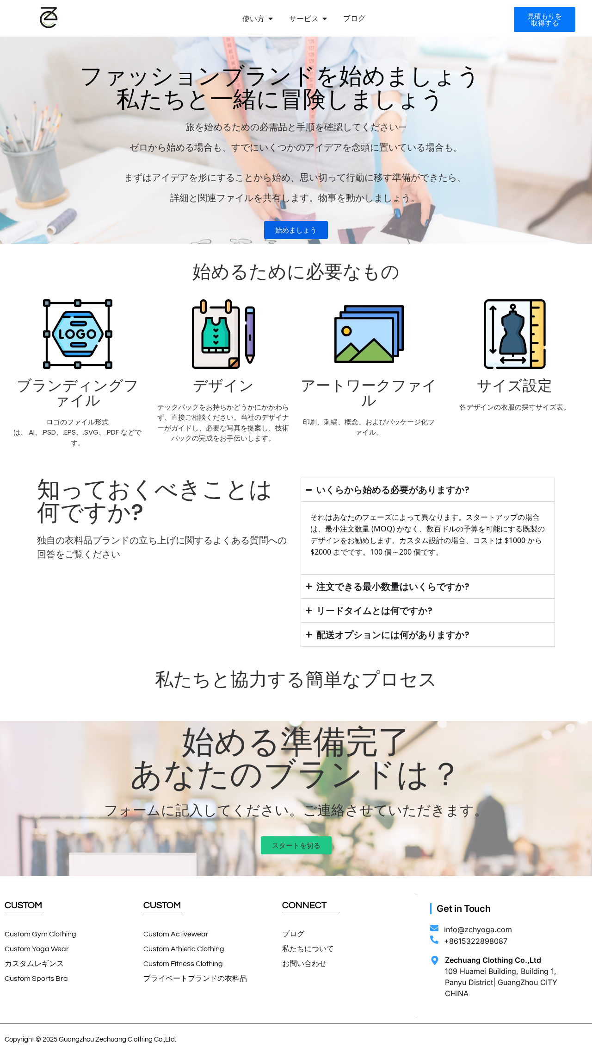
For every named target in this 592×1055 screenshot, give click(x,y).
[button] (296, 230)
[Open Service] (324, 18)
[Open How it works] (270, 18)
